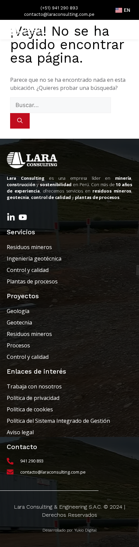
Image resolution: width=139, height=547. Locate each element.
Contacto (22, 447)
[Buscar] (20, 121)
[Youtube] (23, 217)
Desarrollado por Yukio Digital (69, 530)
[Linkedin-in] (11, 217)
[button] (124, 29)
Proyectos (23, 296)
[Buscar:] (60, 105)
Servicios (21, 232)
